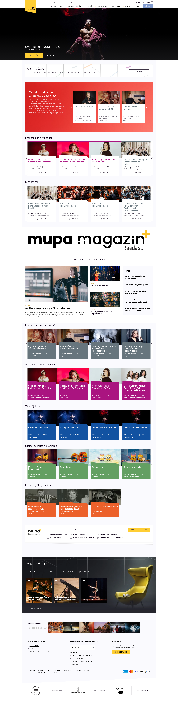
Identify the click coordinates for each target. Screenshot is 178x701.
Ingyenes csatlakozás (139, 530)
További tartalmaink (35, 608)
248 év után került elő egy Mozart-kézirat (135, 277)
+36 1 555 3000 (34, 646)
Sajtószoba (85, 670)
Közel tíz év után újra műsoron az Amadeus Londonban (137, 310)
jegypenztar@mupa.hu (79, 658)
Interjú (82, 259)
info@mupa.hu (34, 649)
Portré (75, 259)
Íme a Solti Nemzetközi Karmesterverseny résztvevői (136, 301)
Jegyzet (88, 259)
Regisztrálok (122, 652)
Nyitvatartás (75, 664)
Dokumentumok (68, 670)
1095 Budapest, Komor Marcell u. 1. (41, 652)
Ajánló (95, 259)
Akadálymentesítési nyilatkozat (44, 671)
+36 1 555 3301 (89, 655)
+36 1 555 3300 (76, 655)
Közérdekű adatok (56, 671)
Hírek (127, 271)
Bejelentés (77, 670)
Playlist (102, 259)
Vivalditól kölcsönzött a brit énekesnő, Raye (135, 292)
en (127, 2)
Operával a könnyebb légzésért (136, 285)
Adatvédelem (32, 670)
